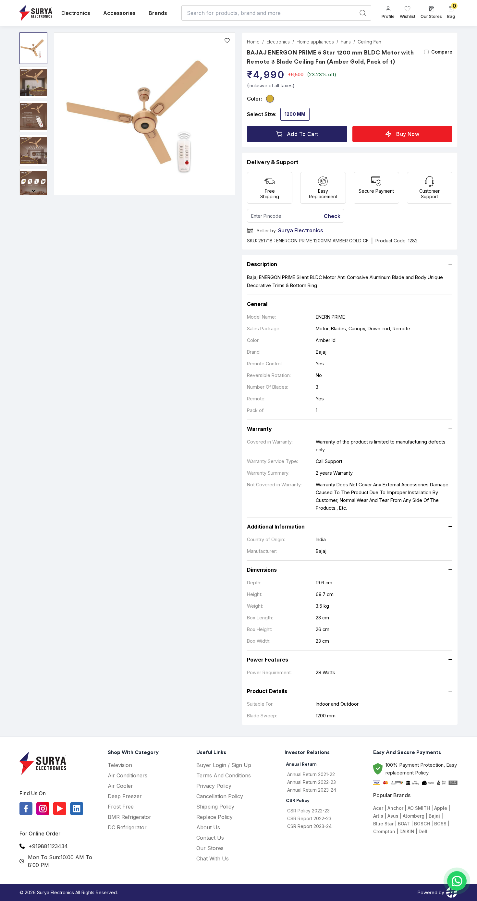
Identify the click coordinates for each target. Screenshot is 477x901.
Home (253, 41)
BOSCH (422, 823)
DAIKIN (406, 831)
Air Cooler (120, 786)
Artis (378, 816)
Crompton (384, 831)
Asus (392, 816)
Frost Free (121, 806)
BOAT (404, 823)
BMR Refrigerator (129, 817)
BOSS (440, 823)
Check (332, 216)
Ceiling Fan (369, 41)
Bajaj (434, 816)
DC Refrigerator (127, 827)
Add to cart (302, 134)
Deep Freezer (125, 796)
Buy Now (407, 134)
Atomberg (413, 816)
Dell (423, 831)
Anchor (395, 808)
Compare (441, 52)
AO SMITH (419, 808)
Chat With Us (212, 858)
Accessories (119, 13)
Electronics (75, 13)
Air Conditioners (127, 775)
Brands (158, 13)
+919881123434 (48, 846)
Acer (378, 808)
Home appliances (315, 41)
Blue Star (383, 823)
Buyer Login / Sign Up (223, 765)
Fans (346, 41)
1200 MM (295, 114)
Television (120, 765)
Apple (440, 808)
